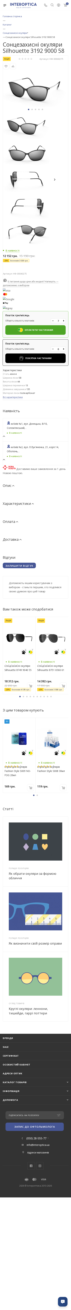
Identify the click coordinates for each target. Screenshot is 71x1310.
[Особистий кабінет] (58, 5)
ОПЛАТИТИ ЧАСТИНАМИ (39, 330)
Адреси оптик (12, 1073)
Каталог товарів (15, 1082)
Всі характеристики (13, 397)
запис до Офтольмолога (34, 1126)
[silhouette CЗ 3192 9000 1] (35, 88)
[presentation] (55, 179)
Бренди (8, 1038)
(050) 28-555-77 (36, 1138)
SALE (6, 1046)
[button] (28, 109)
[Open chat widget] (63, 1302)
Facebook (31, 1166)
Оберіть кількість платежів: (19, 320)
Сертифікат (11, 1055)
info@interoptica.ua (38, 1145)
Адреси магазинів (38, 1152)
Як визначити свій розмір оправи (35, 943)
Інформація (11, 1091)
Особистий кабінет (16, 1064)
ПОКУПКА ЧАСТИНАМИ (38, 358)
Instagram (40, 1166)
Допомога (10, 1099)
